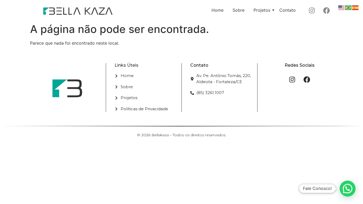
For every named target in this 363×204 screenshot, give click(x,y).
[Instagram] (311, 10)
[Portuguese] (348, 7)
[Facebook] (326, 10)
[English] (341, 7)
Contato (287, 10)
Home (217, 10)
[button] (348, 189)
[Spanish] (355, 7)
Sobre (238, 10)
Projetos (262, 10)
